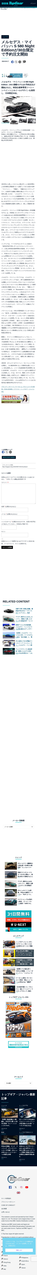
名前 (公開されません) (8, 506)
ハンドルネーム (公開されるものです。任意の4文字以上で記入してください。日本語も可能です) (18, 523)
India (4, 1266)
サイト (3, 531)
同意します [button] (19, 1250)
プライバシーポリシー (8, 1202)
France (5, 1255)
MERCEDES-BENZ (9, 457)
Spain (23, 1264)
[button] (33, 107)
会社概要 (4, 1208)
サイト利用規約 (6, 1198)
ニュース (5, 37)
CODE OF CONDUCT (8, 1205)
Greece (5, 1259)
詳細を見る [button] (11, 1245)
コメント (5, 482)
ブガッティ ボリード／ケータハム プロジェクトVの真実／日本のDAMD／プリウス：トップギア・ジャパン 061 (18, 389)
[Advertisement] (18, 24)
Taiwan (23, 1268)
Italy (4, 1269)
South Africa (25, 1261)
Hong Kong (6, 1262)
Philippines (24, 1257)
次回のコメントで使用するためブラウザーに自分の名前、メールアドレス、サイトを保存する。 (17, 542)
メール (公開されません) (9, 514)
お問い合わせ (5, 1212)
